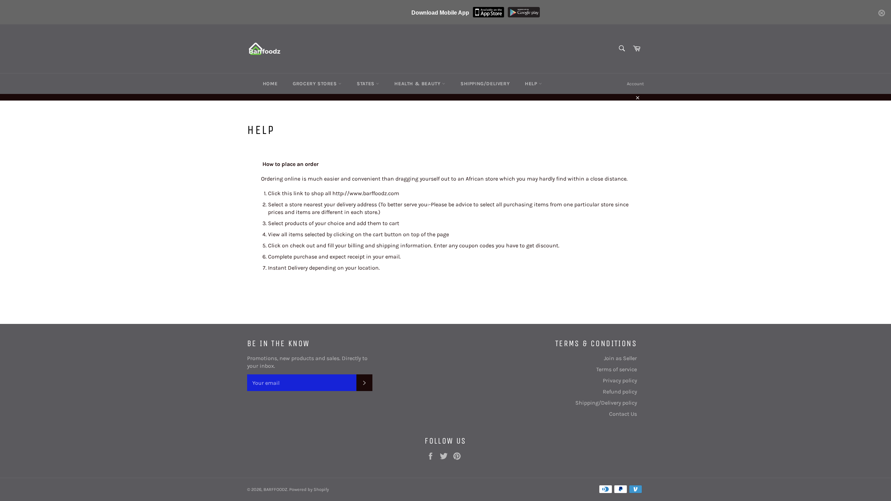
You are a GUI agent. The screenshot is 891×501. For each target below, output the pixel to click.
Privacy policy (620, 380)
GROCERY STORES (315, 84)
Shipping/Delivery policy (606, 402)
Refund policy (620, 391)
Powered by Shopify (309, 489)
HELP (532, 84)
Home (270, 84)
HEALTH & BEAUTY (418, 84)
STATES (366, 84)
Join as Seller (620, 358)
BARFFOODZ (275, 489)
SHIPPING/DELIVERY (485, 84)
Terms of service (616, 369)
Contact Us (623, 414)
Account (635, 83)
